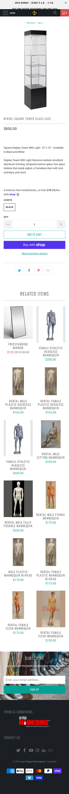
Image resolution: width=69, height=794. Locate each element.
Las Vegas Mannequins (33, 761)
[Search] (56, 12)
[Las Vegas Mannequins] (34, 12)
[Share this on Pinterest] (39, 270)
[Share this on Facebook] (29, 270)
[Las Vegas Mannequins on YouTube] (31, 750)
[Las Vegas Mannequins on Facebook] (25, 750)
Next (40, 23)
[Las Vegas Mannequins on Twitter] (18, 750)
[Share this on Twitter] (20, 270)
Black (9, 207)
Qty (6, 217)
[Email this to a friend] (48, 270)
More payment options (34, 253)
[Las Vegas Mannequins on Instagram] (37, 750)
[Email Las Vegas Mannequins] (50, 750)
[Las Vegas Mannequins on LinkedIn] (44, 750)
